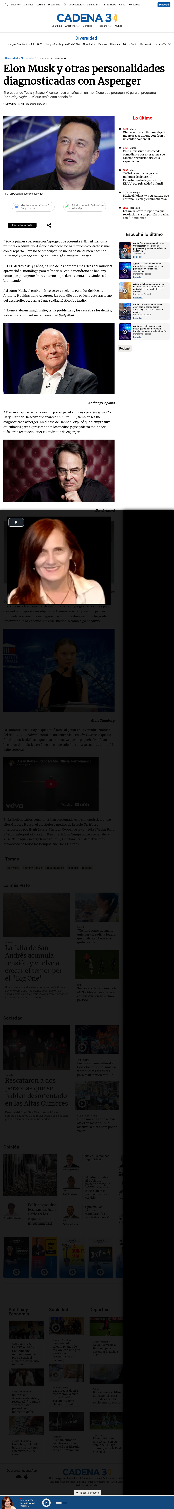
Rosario (103, 25)
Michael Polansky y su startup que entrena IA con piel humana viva (146, 197)
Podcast (124, 348)
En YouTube (109, 4)
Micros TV (160, 44)
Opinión (41, 4)
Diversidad (87, 38)
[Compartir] (49, 226)
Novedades (89, 44)
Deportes (16, 4)
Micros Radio (130, 44)
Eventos (102, 44)
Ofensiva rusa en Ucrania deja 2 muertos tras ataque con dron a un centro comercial (144, 135)
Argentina (70, 25)
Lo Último (57, 25)
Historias (115, 44)
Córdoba (87, 25)
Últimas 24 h (93, 4)
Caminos (28, 4)
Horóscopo (134, 4)
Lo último (143, 118)
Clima (122, 4)
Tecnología (135, 192)
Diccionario (146, 44)
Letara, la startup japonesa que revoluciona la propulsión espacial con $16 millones (146, 214)
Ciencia (133, 226)
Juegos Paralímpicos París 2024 (63, 44)
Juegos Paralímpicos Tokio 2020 (25, 44)
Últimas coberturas (74, 4)
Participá (164, 4)
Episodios (138, 257)
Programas (54, 4)
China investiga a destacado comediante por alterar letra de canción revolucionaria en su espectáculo (144, 156)
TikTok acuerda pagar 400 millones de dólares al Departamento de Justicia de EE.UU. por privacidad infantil (143, 178)
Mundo (118, 25)
